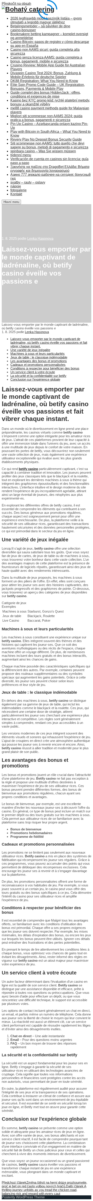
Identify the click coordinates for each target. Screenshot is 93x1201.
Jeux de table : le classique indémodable (38, 357)
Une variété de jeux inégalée (30, 350)
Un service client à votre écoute (32, 372)
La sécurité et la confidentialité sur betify (38, 376)
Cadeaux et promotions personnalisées (38, 364)
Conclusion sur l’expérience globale (35, 379)
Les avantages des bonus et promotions (38, 361)
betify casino (28, 469)
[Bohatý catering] (28, 9)
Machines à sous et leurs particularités (37, 353)
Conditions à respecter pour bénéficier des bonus (44, 368)
